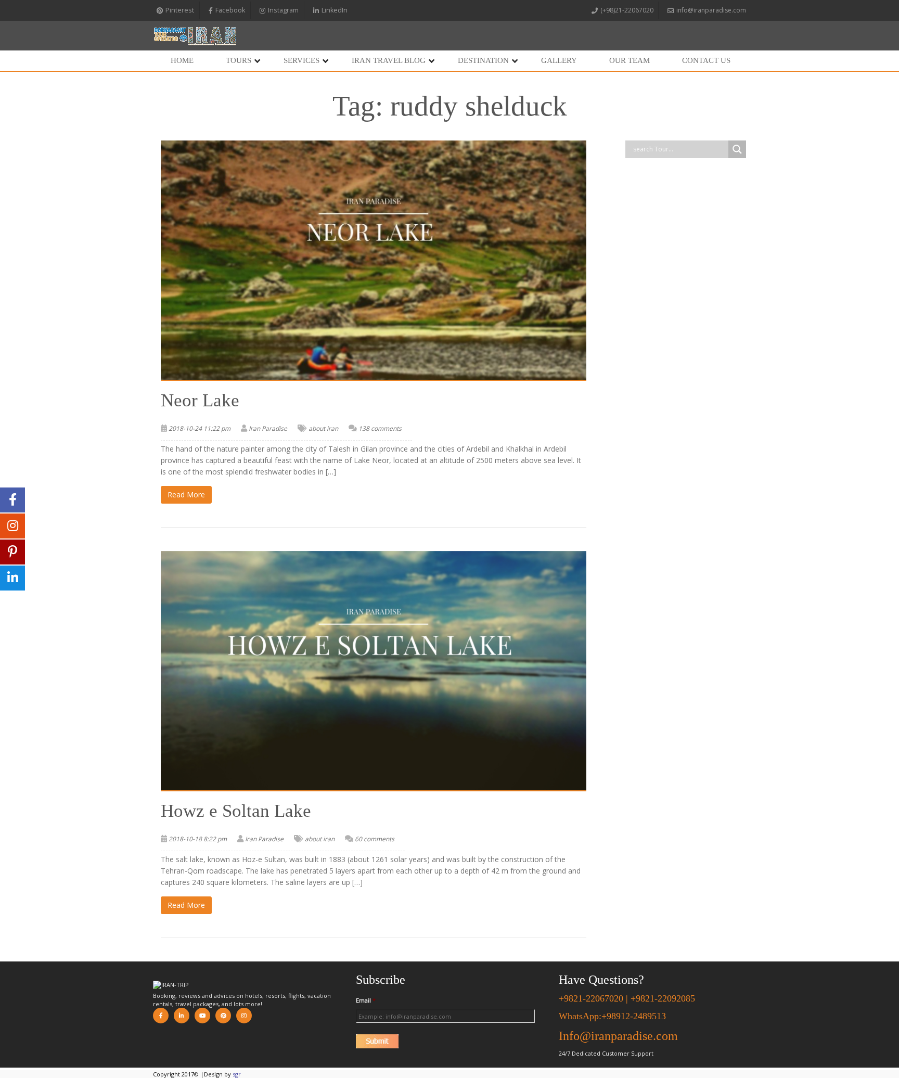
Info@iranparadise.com (618, 1036)
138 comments (380, 428)
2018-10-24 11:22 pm (199, 428)
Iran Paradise (268, 428)
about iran (323, 428)
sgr (237, 1074)
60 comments (374, 839)
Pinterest (179, 10)
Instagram (283, 10)
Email (366, 1000)
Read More (186, 494)
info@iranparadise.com (711, 10)
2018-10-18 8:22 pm (198, 839)
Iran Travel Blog (389, 60)
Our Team (629, 60)
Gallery (559, 60)
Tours (238, 60)
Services (301, 60)
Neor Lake (200, 400)
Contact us (706, 60)
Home (182, 60)
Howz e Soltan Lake (236, 811)
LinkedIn (335, 10)
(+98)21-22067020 (626, 10)
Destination (483, 60)
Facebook (230, 10)
